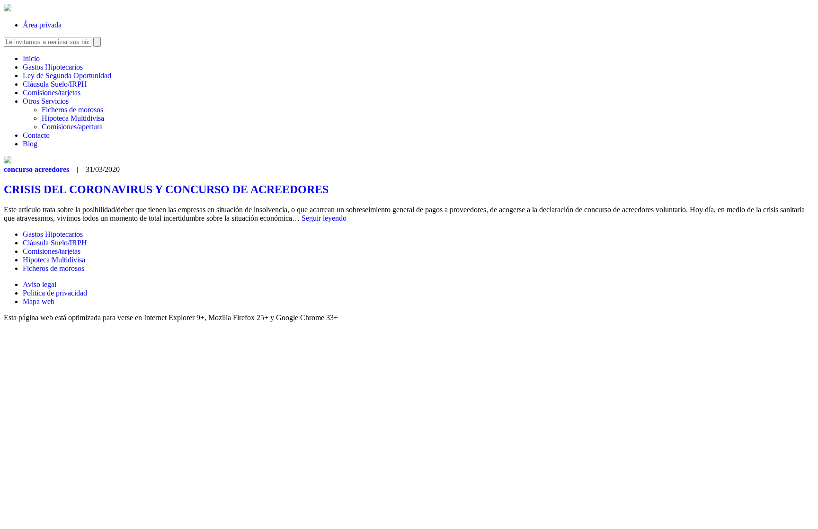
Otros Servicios (46, 101)
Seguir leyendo (324, 218)
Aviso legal (39, 284)
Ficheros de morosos (72, 110)
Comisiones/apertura (72, 127)
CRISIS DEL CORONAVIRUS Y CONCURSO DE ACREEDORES (166, 189)
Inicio (31, 58)
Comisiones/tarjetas (51, 93)
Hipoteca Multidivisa (73, 118)
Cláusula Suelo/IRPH (55, 84)
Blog (30, 144)
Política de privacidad (55, 293)
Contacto (36, 135)
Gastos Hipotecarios (53, 67)
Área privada (42, 25)
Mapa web (38, 301)
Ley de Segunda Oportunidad (67, 76)
